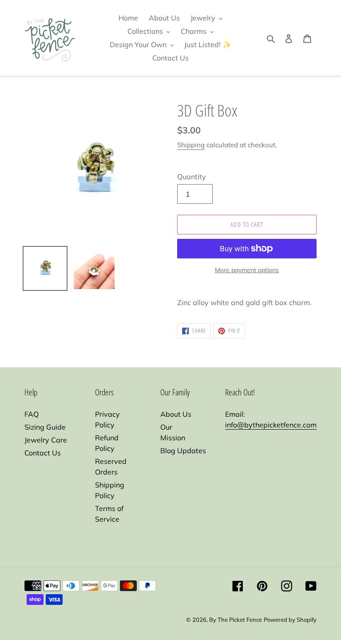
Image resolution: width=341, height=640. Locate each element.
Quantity (191, 176)
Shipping (191, 145)
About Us (175, 414)
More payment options (247, 270)
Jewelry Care (45, 439)
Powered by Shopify (290, 619)
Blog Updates (183, 450)
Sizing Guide (45, 427)
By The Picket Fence (235, 619)
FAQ (31, 414)
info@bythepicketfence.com (271, 424)
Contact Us (42, 452)
